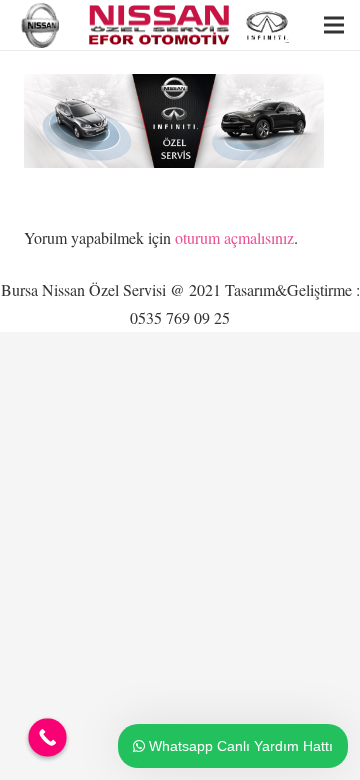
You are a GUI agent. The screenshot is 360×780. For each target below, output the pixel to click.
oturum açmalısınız (234, 237)
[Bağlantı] (42, 25)
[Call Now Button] (47, 737)
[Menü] (334, 25)
